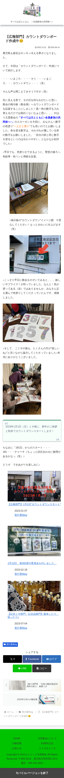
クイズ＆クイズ (47, 748)
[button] (41, 668)
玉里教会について (47, 738)
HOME (16, 738)
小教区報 (17, 743)
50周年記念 (47, 743)
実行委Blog (21, 515)
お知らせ (17, 748)
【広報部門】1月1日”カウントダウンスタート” (34, 504)
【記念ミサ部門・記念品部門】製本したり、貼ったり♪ (33, 615)
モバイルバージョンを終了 (32, 773)
